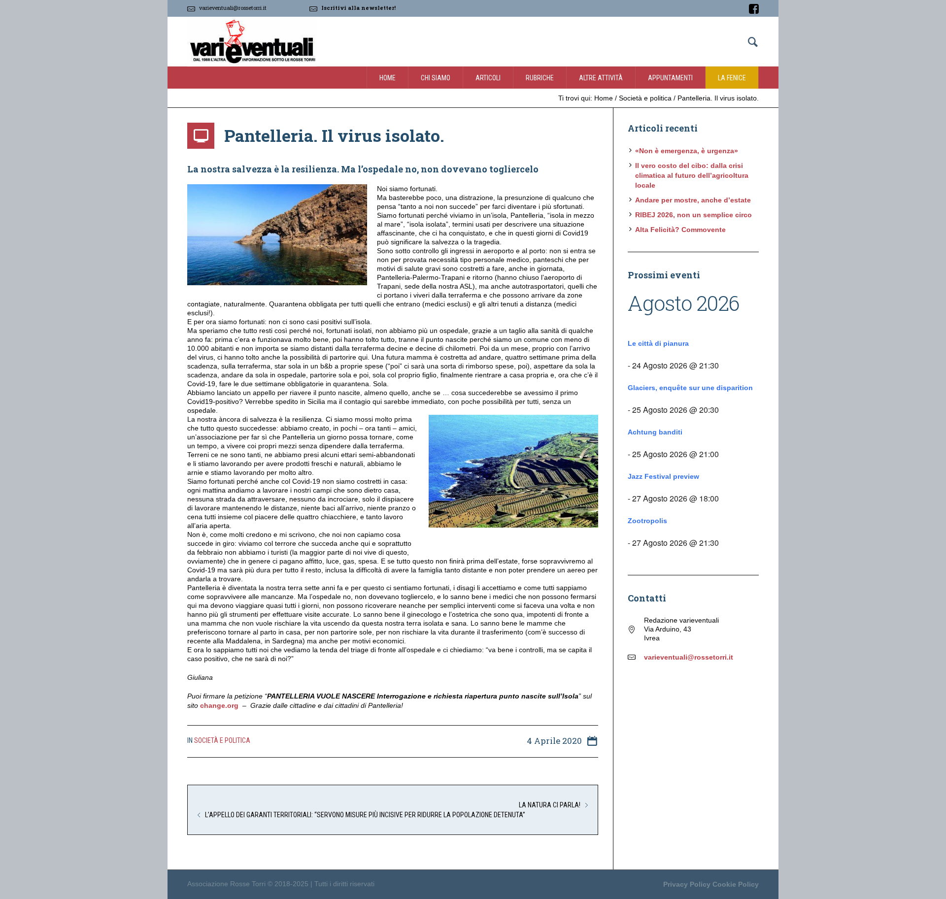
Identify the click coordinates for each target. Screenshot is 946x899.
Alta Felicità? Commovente (680, 229)
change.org (219, 705)
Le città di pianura (658, 343)
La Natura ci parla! (549, 805)
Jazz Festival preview (663, 476)
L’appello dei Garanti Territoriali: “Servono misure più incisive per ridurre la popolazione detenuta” (365, 815)
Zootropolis (647, 521)
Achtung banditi (655, 432)
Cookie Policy (735, 884)
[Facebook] (754, 9)
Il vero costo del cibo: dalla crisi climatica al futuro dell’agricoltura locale (691, 175)
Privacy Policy (686, 884)
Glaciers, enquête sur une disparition (690, 388)
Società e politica (645, 98)
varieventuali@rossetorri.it (233, 7)
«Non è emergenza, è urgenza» (686, 151)
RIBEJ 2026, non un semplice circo (693, 215)
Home (603, 98)
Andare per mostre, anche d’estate (693, 200)
